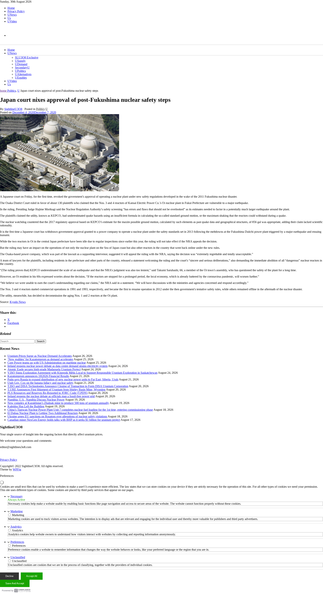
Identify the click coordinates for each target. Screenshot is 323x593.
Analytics (15, 526)
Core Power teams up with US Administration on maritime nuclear (46, 362)
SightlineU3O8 (13, 109)
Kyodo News (18, 302)
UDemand (21, 64)
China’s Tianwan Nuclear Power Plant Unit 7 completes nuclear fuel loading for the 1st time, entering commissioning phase (80, 409)
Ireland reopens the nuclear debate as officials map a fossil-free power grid (51, 396)
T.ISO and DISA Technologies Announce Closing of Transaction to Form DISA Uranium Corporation (67, 386)
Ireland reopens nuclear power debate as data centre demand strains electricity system (57, 366)
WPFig (17, 469)
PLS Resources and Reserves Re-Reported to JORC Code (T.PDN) (47, 392)
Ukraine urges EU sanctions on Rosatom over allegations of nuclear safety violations (57, 416)
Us (9, 18)
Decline (9, 576)
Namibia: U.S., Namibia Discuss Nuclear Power (35, 399)
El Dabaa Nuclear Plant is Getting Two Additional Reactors (42, 413)
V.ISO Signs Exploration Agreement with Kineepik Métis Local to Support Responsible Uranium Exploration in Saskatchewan (82, 372)
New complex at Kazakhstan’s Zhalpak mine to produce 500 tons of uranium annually (58, 403)
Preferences (17, 542)
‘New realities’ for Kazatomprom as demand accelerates (40, 359)
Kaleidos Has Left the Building (25, 406)
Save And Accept (14, 583)
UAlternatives (23, 74)
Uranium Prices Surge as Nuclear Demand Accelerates (39, 355)
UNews (12, 14)
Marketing (16, 511)
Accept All (31, 576)
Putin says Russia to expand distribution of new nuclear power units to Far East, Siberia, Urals (62, 379)
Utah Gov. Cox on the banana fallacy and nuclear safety (40, 382)
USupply (20, 60)
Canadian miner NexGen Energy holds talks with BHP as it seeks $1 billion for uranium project (63, 419)
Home (11, 8)
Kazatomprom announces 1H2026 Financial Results (38, 376)
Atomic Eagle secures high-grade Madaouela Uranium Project (44, 369)
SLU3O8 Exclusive (26, 57)
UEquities (21, 77)
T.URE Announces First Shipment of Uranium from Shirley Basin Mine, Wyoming (56, 389)
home (3, 90)
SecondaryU (22, 67)
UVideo (12, 21)
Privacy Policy (16, 11)
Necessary (16, 496)
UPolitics (20, 70)
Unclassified (17, 557)
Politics (11, 90)
